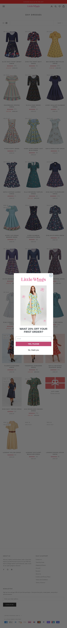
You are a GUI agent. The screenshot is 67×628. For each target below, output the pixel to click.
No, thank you (33, 350)
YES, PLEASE (33, 344)
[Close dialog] (50, 275)
